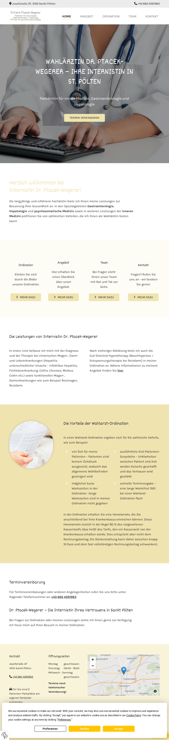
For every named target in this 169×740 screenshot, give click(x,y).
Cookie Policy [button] (133, 715)
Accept (118, 728)
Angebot (86, 16)
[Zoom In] (93, 659)
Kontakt (152, 16)
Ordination (111, 16)
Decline (84, 728)
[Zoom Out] (93, 666)
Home (66, 16)
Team (132, 16)
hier (120, 370)
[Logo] (25, 16)
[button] (84, 118)
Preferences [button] (64, 719)
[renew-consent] (4, 735)
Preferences (50, 728)
